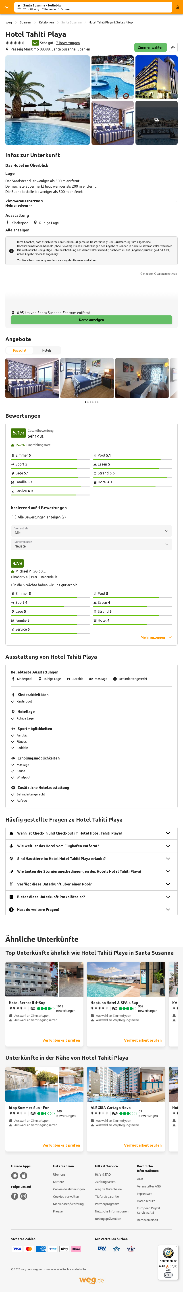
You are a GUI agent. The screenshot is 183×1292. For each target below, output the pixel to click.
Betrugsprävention (108, 1219)
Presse (58, 1211)
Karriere (58, 1182)
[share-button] (173, 47)
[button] (47, 100)
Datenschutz (146, 1201)
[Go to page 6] (97, 402)
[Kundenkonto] (177, 7)
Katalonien (46, 22)
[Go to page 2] (88, 402)
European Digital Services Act (148, 1210)
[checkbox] (14, 517)
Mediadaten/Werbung (68, 1204)
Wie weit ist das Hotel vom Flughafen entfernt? (58, 846)
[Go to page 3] (90, 402)
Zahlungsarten (105, 1182)
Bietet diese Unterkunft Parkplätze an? (51, 897)
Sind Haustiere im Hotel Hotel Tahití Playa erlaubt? (61, 859)
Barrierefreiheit (147, 1220)
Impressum (144, 1194)
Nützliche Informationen (112, 1211)
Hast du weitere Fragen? (38, 910)
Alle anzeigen (17, 230)
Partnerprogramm (107, 1204)
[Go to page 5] (95, 402)
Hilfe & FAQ (103, 1174)
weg (9, 22)
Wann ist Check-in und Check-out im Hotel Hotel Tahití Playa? (69, 833)
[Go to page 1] (85, 402)
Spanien (25, 22)
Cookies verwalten (66, 1196)
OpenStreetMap (167, 273)
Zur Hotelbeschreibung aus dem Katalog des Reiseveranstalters (56, 260)
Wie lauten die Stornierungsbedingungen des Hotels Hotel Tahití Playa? (79, 871)
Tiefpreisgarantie (107, 1196)
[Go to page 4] (93, 402)
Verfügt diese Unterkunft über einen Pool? (54, 884)
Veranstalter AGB (149, 1186)
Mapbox (148, 273)
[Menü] (176, 1247)
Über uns (59, 1174)
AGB (140, 1179)
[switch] (168, 1275)
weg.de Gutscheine (108, 1189)
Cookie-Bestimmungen (69, 1189)
